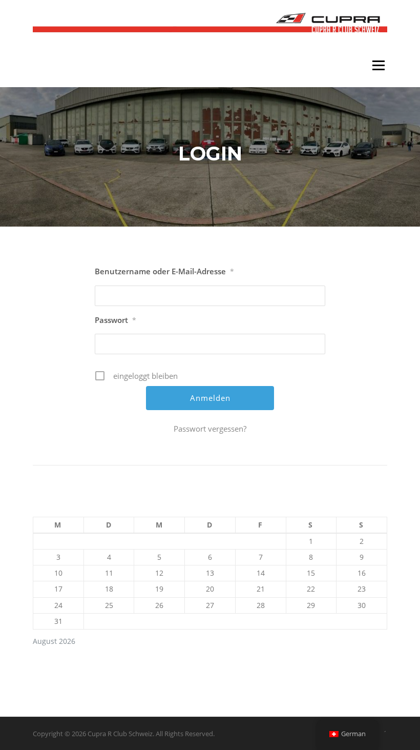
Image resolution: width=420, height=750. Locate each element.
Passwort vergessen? (210, 428)
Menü (378, 65)
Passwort (115, 320)
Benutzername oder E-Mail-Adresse (164, 271)
